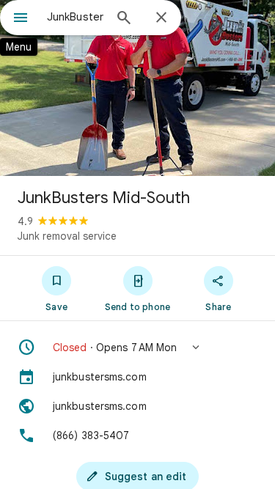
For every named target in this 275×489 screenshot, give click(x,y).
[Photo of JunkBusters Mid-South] (137, 88)
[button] (137, 347)
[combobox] (75, 17)
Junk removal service (67, 236)
